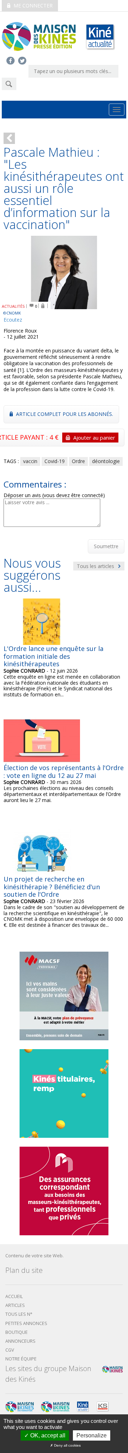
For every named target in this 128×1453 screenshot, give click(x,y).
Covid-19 (54, 461)
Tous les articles (96, 566)
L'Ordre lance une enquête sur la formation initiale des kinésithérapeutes (53, 656)
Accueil (14, 1296)
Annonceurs (20, 1341)
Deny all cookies (67, 1445)
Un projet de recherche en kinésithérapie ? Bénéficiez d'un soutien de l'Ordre (52, 886)
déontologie (106, 461)
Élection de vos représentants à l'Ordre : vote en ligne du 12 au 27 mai (64, 771)
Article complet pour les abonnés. (64, 414)
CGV (9, 1350)
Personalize (91, 1435)
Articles (15, 1305)
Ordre (78, 461)
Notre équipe (21, 1359)
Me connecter (32, 5)
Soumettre (106, 546)
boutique (16, 1332)
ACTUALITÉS (13, 306)
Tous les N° (18, 1314)
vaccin (30, 461)
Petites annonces (26, 1323)
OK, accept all (47, 1435)
